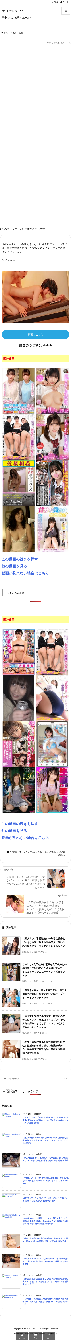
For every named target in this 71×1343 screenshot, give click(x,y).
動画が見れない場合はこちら (25, 573)
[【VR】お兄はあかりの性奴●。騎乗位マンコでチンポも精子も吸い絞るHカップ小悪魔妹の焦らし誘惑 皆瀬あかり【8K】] (52, 437)
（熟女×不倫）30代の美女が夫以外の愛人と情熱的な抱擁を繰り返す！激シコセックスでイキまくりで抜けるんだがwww (45, 1140)
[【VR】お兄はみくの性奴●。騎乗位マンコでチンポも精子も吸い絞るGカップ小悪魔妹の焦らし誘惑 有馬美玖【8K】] (52, 391)
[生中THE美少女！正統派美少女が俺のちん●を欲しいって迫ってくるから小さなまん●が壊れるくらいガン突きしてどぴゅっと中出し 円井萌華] (52, 790)
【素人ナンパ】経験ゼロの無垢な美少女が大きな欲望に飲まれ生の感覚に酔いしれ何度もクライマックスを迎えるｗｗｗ (43, 942)
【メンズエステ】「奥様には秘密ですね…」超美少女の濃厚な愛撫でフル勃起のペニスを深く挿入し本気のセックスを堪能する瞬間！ (45, 1120)
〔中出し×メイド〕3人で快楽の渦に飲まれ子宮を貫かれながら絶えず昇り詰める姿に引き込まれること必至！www (46, 1180)
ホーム (6, 33)
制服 (40, 852)
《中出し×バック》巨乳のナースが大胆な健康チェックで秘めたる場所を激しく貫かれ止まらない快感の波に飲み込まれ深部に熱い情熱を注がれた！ (45, 1221)
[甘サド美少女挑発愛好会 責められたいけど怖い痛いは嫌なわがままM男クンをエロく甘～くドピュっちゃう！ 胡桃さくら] (52, 529)
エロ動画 (19, 33)
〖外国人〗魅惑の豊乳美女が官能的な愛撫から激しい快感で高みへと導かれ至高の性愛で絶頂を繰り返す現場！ (45, 1239)
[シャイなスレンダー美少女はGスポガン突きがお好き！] (19, 697)
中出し (33, 852)
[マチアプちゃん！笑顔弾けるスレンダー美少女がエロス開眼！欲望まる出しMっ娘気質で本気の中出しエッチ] (52, 744)
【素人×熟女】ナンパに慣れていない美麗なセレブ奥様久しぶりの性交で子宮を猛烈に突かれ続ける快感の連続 (45, 1159)
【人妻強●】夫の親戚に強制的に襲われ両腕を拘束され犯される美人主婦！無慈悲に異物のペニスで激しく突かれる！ (45, 1301)
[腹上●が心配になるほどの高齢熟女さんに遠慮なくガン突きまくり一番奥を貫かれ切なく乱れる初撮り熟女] (19, 529)
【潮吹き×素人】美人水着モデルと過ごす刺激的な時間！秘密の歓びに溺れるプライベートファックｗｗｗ (44, 994)
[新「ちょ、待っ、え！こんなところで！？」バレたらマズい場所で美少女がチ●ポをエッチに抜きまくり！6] (19, 744)
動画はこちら (35, 334)
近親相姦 (61, 855)
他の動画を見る (14, 566)
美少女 (62, 852)
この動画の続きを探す (20, 559)
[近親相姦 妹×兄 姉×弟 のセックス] (19, 483)
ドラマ (24, 852)
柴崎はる (53, 852)
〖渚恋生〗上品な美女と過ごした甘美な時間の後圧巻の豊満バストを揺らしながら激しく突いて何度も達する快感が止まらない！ (45, 1281)
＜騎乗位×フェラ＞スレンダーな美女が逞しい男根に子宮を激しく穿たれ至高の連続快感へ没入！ (45, 1199)
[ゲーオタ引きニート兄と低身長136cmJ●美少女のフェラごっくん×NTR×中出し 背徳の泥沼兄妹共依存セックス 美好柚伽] (19, 790)
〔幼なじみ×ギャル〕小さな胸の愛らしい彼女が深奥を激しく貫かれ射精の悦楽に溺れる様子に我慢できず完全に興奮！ (45, 1261)
